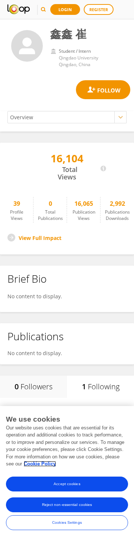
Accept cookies (67, 484)
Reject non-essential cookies (67, 505)
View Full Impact (40, 237)
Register (98, 9)
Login (65, 9)
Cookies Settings (67, 522)
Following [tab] (100, 386)
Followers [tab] (33, 386)
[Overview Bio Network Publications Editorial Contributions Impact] (67, 117)
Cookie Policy (40, 464)
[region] (67, 472)
